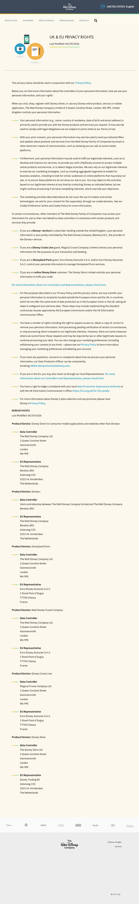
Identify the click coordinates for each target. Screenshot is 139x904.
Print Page (117, 894)
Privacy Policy (11, 20)
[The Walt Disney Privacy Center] (69, 3)
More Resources (67, 20)
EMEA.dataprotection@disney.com (50, 365)
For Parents (28, 20)
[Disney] (69, 844)
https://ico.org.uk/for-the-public (91, 390)
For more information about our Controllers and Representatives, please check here (59, 284)
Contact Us (84, 20)
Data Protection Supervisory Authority (98, 386)
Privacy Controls (46, 20)
